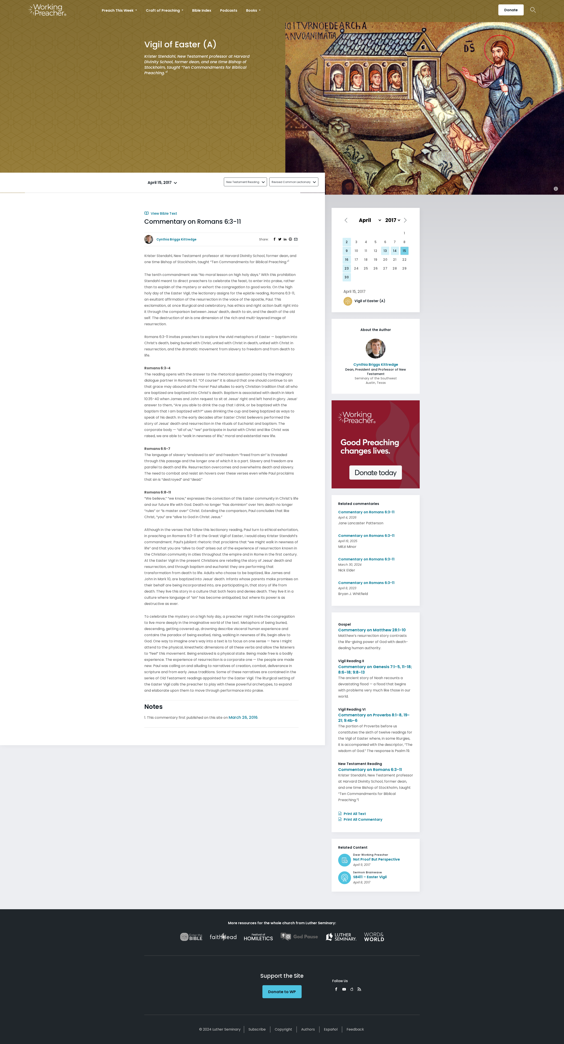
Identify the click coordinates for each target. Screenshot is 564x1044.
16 (347, 259)
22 (404, 259)
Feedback (355, 1029)
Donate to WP (282, 991)
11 (366, 251)
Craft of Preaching (163, 10)
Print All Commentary (362, 819)
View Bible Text (163, 213)
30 (347, 277)
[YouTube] (344, 989)
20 (385, 259)
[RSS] (359, 989)
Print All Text (354, 813)
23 (347, 268)
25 (366, 268)
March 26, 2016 (243, 717)
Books (252, 10)
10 (356, 251)
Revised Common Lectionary (291, 182)
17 (356, 259)
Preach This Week (118, 10)
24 (356, 268)
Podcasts (228, 10)
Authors (308, 1029)
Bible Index (201, 10)
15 (404, 251)
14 (395, 251)
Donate (511, 10)
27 (385, 268)
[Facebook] (336, 989)
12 (375, 251)
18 (366, 259)
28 (395, 268)
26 (375, 268)
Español (331, 1029)
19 (375, 259)
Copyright (283, 1029)
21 (395, 259)
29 (404, 268)
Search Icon (533, 10)
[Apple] (351, 989)
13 (385, 251)
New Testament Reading (242, 182)
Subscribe (257, 1029)
